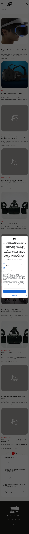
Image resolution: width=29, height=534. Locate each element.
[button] (14, 271)
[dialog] (14, 267)
